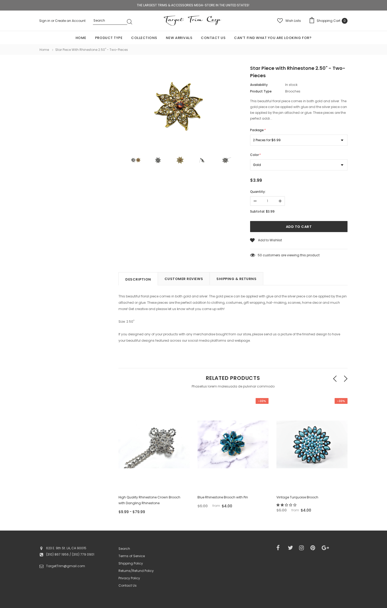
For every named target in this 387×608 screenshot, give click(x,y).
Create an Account (70, 20)
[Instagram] (303, 548)
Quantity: (258, 191)
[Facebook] (280, 548)
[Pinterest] (314, 548)
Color (255, 155)
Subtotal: (257, 211)
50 (260, 255)
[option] (180, 108)
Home (44, 49)
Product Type (261, 91)
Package (257, 130)
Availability (259, 84)
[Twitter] (292, 548)
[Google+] (326, 548)
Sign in (45, 20)
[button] (286, 505)
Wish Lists (293, 20)
